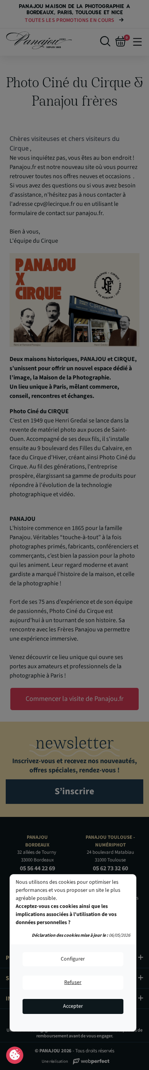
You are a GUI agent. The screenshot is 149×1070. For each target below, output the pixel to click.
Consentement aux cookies (15, 1055)
